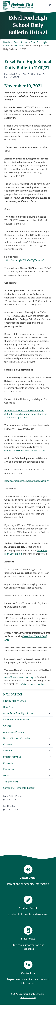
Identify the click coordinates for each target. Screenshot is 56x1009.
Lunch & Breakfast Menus (16, 719)
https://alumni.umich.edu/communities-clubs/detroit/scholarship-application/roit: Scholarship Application (25, 414)
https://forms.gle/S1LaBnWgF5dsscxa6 (24, 260)
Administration (28, 997)
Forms (6, 775)
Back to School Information (17, 738)
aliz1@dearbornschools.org (33, 684)
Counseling (9, 763)
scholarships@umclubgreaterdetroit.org (24, 450)
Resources (8, 769)
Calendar (7, 725)
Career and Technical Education (19, 787)
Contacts (7, 744)
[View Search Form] (50, 5)
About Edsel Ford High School (18, 713)
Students (7, 750)
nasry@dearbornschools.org (18, 677)
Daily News (9, 707)
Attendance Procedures (15, 731)
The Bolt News (10, 781)
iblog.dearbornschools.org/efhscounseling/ (26, 480)
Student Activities (12, 756)
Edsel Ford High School (15, 700)
